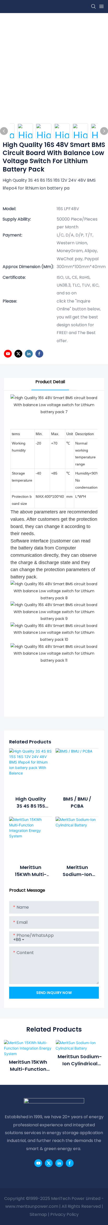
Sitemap (38, 1214)
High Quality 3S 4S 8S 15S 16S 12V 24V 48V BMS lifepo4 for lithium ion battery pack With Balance (31, 802)
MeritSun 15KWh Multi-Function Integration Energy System (31, 871)
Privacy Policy (64, 1214)
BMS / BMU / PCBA (77, 802)
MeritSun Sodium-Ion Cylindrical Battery (77, 871)
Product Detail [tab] (50, 382)
